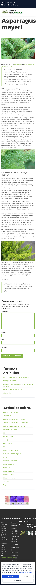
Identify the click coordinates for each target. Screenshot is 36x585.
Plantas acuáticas (9, 474)
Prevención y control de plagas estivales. (16, 377)
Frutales (5, 457)
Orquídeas (6, 467)
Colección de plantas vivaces (12, 389)
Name (3, 332)
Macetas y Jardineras (10, 460)
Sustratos (6, 481)
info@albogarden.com (8, 557)
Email (3, 340)
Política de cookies (26, 572)
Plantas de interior (9, 478)
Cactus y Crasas (8, 436)
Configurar (18, 581)
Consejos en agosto (9, 380)
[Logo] (12, 12)
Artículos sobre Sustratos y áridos (14, 426)
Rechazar (26, 576)
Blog (4, 433)
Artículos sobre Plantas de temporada (15, 422)
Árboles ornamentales (10, 412)
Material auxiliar (8, 464)
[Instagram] (32, 533)
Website (4, 347)
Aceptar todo (11, 576)
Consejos (6, 440)
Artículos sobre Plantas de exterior (14, 419)
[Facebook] (29, 533)
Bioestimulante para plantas (12, 429)
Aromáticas (7, 415)
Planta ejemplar (8, 471)
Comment (4, 311)
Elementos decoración (10, 450)
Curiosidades (7, 443)
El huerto (6, 447)
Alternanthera (7, 393)
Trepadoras (7, 485)
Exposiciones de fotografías (12, 454)
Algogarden (18, 64)
